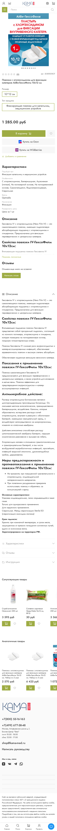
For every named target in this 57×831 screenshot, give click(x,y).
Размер (5, 89)
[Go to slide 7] (33, 68)
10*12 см (9, 94)
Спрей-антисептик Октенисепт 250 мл (10, 609)
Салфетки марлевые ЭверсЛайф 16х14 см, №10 (35, 611)
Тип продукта (8, 100)
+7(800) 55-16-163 (13, 719)
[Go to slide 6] (31, 68)
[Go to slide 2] (23, 68)
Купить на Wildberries (30, 150)
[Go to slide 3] (25, 68)
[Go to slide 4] (27, 68)
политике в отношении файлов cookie (30, 817)
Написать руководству (16, 749)
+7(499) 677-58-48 (14, 725)
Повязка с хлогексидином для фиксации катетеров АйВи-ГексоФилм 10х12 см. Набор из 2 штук (13, 674)
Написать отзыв (11, 275)
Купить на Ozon (31, 141)
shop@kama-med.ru (13, 743)
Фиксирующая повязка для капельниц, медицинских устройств (28, 107)
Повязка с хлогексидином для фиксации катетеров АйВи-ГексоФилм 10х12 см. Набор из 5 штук (37, 674)
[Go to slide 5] (29, 68)
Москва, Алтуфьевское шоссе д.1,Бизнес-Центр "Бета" (16, 730)
